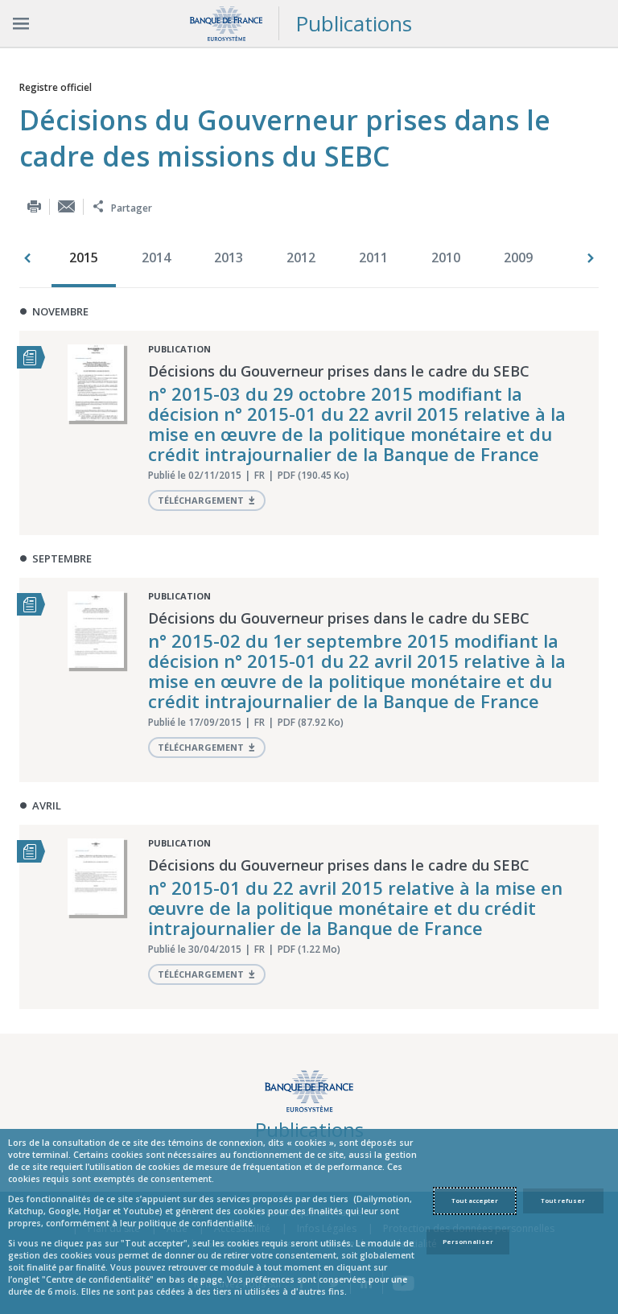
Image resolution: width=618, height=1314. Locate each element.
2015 (83, 257)
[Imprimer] (34, 206)
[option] (88, 259)
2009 (518, 257)
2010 (445, 257)
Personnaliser (468, 1242)
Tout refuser (563, 1201)
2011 (373, 257)
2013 (228, 257)
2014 (156, 257)
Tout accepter (474, 1201)
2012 (300, 257)
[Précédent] (27, 258)
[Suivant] (591, 258)
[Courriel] (66, 206)
